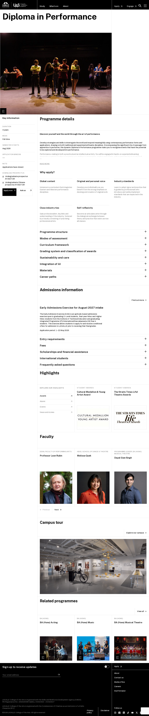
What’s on (53, 6)
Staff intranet (120, 691)
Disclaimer (105, 710)
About (65, 6)
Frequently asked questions (57, 364)
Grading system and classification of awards (68, 251)
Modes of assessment (53, 238)
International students (54, 358)
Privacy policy (90, 711)
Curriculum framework (54, 244)
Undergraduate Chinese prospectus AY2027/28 (15, 183)
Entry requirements (52, 339)
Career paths (48, 276)
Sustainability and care (54, 257)
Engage (130, 6)
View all (140, 611)
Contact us (119, 678)
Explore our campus (135, 533)
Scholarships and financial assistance (64, 351)
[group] (56, 639)
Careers (117, 686)
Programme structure (54, 231)
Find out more (138, 300)
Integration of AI (50, 263)
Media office (119, 682)
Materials (46, 270)
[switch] (107, 666)
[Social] (115, 712)
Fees (43, 345)
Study (42, 6)
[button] (140, 5)
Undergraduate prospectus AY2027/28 (16, 177)
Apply (117, 6)
